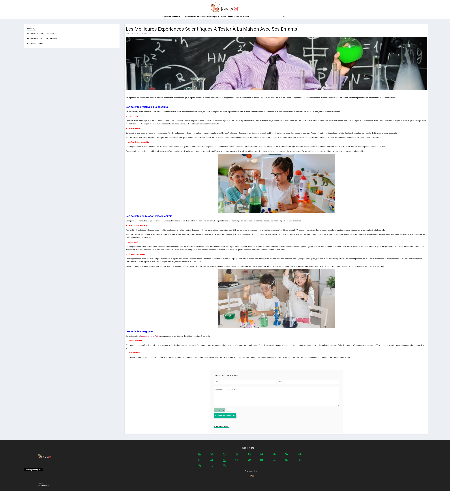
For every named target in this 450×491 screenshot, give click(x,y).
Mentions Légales (43, 485)
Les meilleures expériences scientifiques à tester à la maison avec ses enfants (217, 16)
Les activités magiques (35, 43)
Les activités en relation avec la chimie (41, 38)
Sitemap (40, 483)
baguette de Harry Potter (149, 336)
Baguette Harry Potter (171, 16)
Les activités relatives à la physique (40, 33)
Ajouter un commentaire (226, 415)
